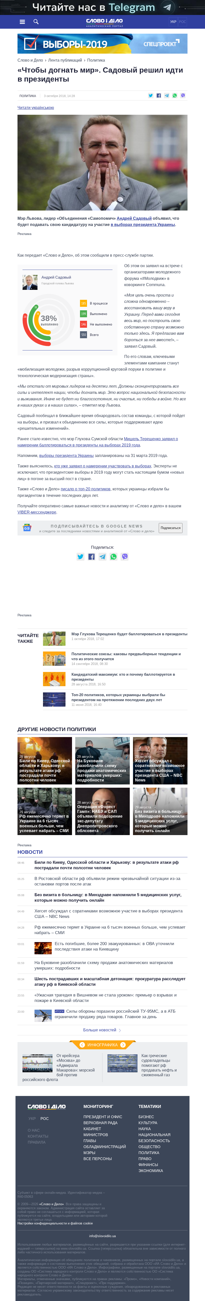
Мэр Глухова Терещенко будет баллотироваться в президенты (130, 636)
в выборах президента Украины (143, 224)
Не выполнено (101, 324)
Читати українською (36, 108)
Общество (149, 1147)
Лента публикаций (65, 60)
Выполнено (98, 314)
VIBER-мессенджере (37, 512)
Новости (30, 852)
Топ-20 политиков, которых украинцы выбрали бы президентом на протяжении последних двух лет (118, 700)
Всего (94, 334)
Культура (147, 1123)
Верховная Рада (101, 1123)
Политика (96, 60)
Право (145, 1159)
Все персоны (98, 1159)
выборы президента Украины (66, 455)
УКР (173, 21)
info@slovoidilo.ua (102, 1236)
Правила (37, 1142)
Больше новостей (99, 1030)
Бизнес (146, 1117)
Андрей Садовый (134, 218)
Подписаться (170, 528)
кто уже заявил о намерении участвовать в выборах (102, 466)
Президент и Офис (103, 1117)
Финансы (148, 1165)
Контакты (38, 1136)
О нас (34, 1130)
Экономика (150, 1171)
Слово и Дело (30, 60)
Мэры (89, 1153)
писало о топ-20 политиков (85, 489)
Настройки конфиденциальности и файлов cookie (55, 1223)
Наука (144, 1129)
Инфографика (103, 1045)
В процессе (99, 303)
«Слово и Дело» (51, 1204)
